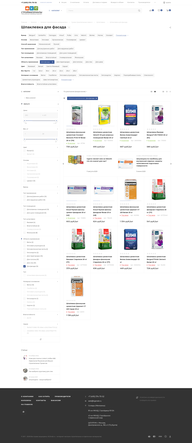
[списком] (166, 91)
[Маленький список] (151, 91)
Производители (63, 396)
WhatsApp (23, 411)
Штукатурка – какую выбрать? (40, 379)
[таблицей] (170, 91)
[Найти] (139, 10)
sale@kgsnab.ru (94, 401)
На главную (27, 404)
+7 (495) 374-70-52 (29, 2)
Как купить (44, 396)
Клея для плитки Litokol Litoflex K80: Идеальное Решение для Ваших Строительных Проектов (42, 361)
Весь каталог (31, 98)
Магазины (26, 400)
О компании (27, 396)
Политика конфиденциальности (152, 397)
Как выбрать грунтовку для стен (41, 371)
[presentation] (63, 164)
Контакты (41, 400)
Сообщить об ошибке (148, 400)
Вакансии (56, 400)
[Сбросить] (40, 339)
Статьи (24, 350)
